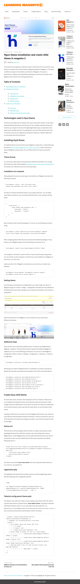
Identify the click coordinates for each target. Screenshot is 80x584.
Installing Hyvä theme (12, 89)
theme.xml (13, 108)
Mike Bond (16, 62)
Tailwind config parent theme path (20, 113)
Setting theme (14, 99)
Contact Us (68, 12)
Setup (46, 12)
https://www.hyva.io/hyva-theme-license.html (40, 164)
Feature (25, 12)
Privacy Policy (13, 576)
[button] (67, 26)
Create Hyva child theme (13, 103)
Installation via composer (17, 96)
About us (6, 576)
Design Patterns (36, 12)
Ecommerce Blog (56, 12)
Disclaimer (20, 576)
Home (6, 12)
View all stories (67, 117)
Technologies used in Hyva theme (16, 87)
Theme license (14, 94)
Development (16, 12)
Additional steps (14, 101)
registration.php (14, 111)
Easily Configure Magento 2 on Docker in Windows (25, 147)
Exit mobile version (40, 582)
